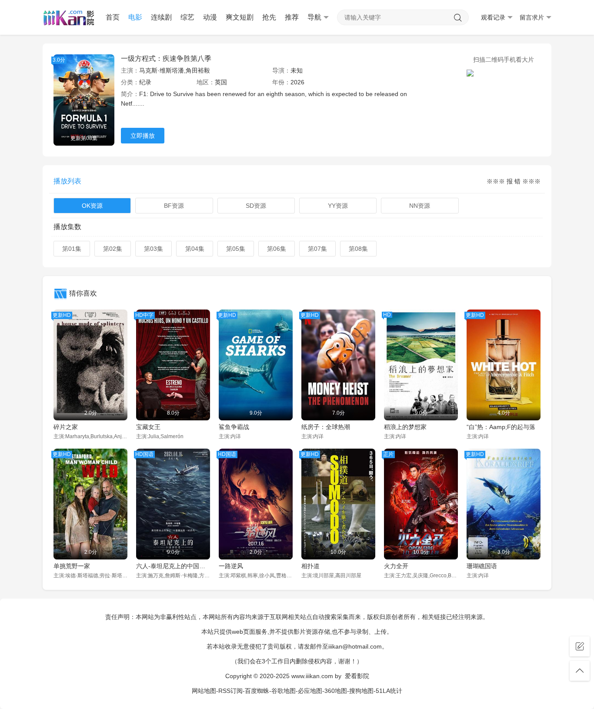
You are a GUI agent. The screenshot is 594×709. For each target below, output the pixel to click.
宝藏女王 (148, 426)
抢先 (269, 17)
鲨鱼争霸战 (234, 426)
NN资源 (419, 205)
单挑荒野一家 (71, 566)
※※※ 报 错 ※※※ (514, 181)
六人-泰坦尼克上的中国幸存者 (173, 566)
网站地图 (204, 690)
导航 (314, 17)
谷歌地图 (283, 690)
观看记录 (493, 17)
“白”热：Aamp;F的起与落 (501, 426)
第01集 (71, 248)
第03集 (153, 248)
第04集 (194, 248)
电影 (135, 17)
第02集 (112, 248)
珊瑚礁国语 (482, 566)
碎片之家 (65, 426)
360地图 (335, 690)
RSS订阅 (230, 690)
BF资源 (174, 205)
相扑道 (310, 566)
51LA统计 (389, 690)
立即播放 (142, 135)
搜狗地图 (361, 690)
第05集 (235, 248)
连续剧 (161, 17)
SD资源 (256, 205)
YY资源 (338, 205)
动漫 (210, 17)
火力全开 (396, 566)
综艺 (187, 17)
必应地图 (310, 690)
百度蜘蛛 (257, 690)
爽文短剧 (240, 17)
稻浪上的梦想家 (405, 426)
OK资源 (92, 205)
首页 (113, 17)
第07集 (317, 248)
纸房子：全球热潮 (325, 426)
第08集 (358, 248)
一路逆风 (231, 566)
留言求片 (532, 17)
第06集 (276, 248)
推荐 (292, 17)
